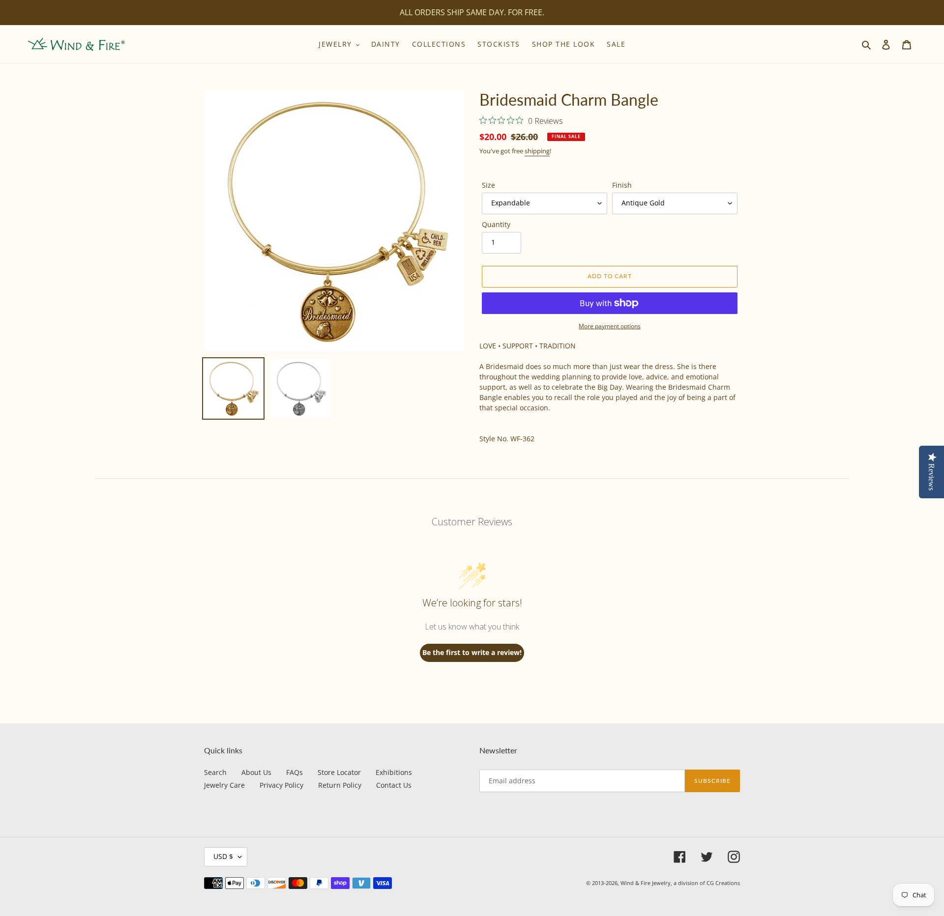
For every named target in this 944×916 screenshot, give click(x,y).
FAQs (294, 772)
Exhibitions (394, 772)
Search (215, 772)
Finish (622, 185)
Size (488, 185)
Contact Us (394, 785)
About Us (256, 772)
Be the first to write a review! (472, 652)
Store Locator (339, 772)
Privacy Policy (281, 785)
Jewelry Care (224, 785)
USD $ (223, 856)
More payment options (610, 326)
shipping (537, 150)
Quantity (496, 224)
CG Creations (723, 883)
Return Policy (339, 785)
